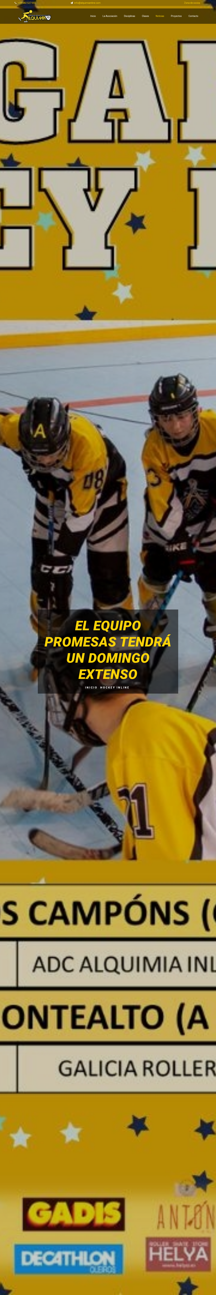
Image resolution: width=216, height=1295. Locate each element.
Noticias (160, 16)
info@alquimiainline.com (87, 3)
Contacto (193, 16)
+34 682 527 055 (27, 3)
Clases (145, 16)
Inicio (93, 16)
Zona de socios (192, 3)
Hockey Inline (115, 687)
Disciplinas (129, 16)
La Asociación (110, 16)
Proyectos (176, 16)
